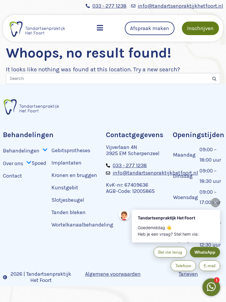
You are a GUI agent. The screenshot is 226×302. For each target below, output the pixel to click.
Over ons (13, 163)
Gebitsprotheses (70, 150)
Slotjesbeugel (67, 200)
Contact (12, 176)
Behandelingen (21, 150)
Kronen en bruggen (74, 175)
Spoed (38, 163)
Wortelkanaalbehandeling (82, 224)
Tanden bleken (68, 212)
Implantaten (66, 163)
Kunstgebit (64, 187)
